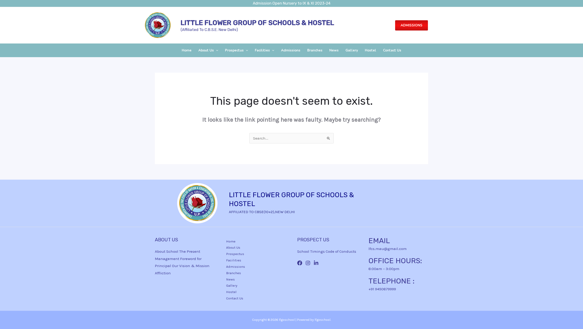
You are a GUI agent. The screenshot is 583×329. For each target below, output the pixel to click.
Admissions (290, 50)
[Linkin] (316, 262)
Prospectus (234, 50)
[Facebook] (299, 262)
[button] (411, 25)
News (334, 50)
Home (187, 50)
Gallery (351, 50)
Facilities (262, 50)
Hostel (370, 50)
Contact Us (392, 50)
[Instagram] (307, 262)
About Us (206, 50)
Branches (314, 50)
